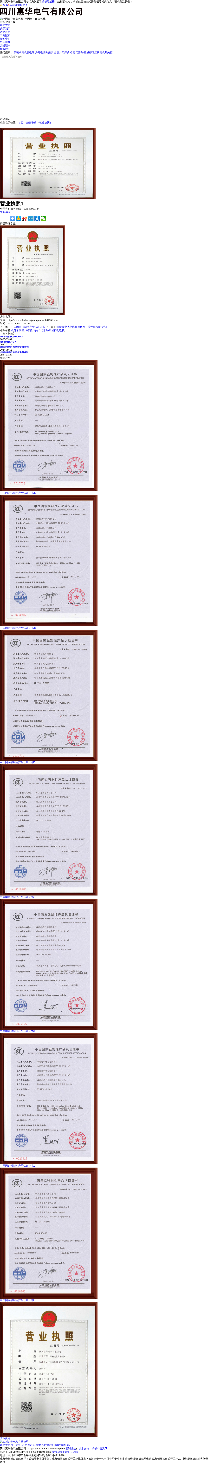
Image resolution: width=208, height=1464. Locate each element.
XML (69, 1445)
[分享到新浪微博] (24, 218)
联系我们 (5, 49)
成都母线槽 (48, 1)
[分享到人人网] (37, 218)
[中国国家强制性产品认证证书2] (49, 1163)
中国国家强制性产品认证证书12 (18, 492)
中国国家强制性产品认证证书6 (17, 897)
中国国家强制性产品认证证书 (28, 327)
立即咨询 (5, 212)
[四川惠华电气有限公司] (14, 1441)
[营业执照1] (49, 1435)
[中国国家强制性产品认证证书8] (49, 759)
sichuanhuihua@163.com (65, 1452)
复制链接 (70, 1448)
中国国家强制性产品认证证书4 (17, 1031)
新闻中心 (5, 38)
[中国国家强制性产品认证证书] (49, 1297)
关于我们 (5, 28)
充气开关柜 (79, 52)
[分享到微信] (43, 218)
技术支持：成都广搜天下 (93, 1448)
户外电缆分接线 (44, 52)
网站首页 (5, 25)
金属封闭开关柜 (63, 52)
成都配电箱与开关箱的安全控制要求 (14, 347)
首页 (20, 122)
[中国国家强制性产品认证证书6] (49, 894)
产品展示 (5, 32)
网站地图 (60, 1445)
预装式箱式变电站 (24, 52)
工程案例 (5, 35)
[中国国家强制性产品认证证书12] (49, 490)
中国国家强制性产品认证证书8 (17, 762)
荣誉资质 (31, 122)
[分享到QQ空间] (18, 218)
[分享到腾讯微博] (30, 218)
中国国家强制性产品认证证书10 (18, 628)
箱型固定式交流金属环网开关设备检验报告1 (82, 327)
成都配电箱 (57, 330)
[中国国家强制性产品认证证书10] (49, 625)
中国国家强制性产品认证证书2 (17, 1165)
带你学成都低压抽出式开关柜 (11, 337)
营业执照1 (45, 122)
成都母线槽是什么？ (8, 342)
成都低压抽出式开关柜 (99, 52)
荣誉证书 (5, 45)
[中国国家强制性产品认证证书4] (49, 1028)
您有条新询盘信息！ (15, 5)
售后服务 (5, 42)
